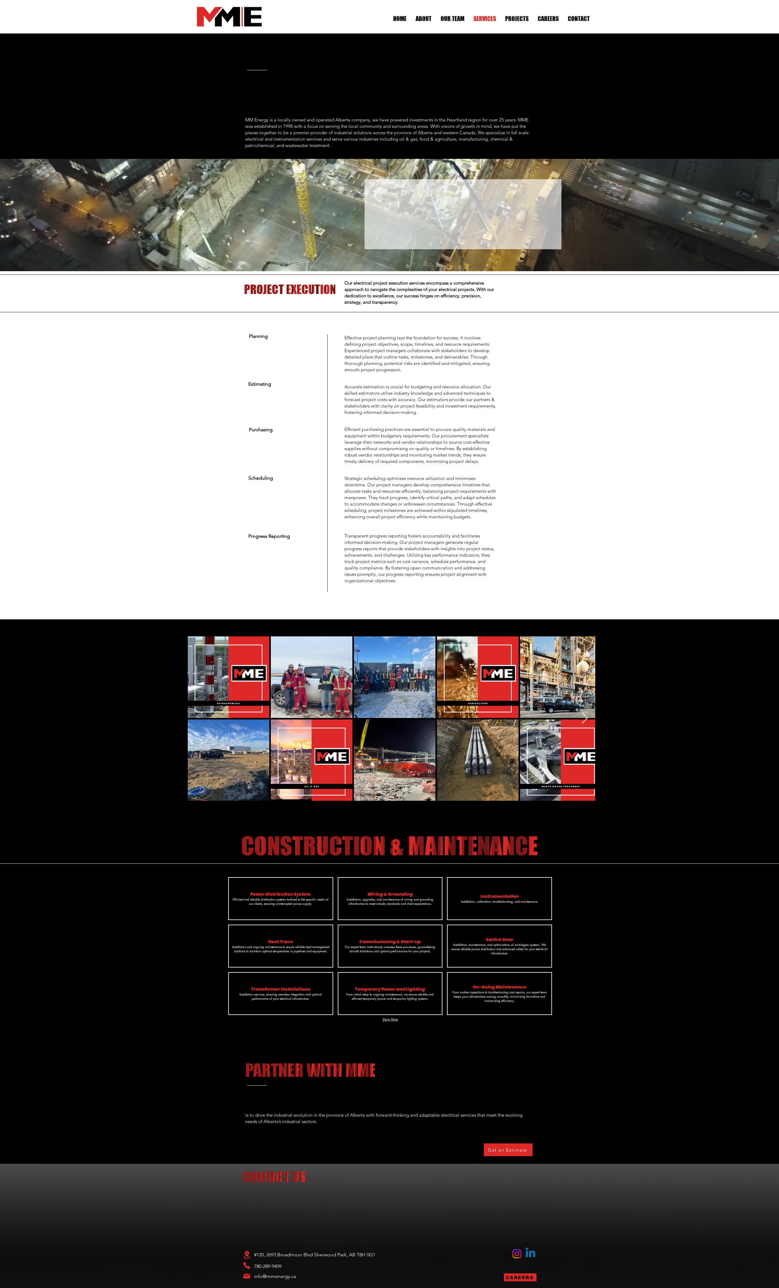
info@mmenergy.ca (275, 1276)
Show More (390, 1019)
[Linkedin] (530, 1253)
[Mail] (247, 1276)
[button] (280, 898)
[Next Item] (584, 718)
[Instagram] (517, 1254)
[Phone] (247, 1265)
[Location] (247, 1255)
